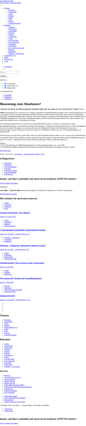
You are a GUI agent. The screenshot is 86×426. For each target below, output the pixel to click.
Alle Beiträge (10, 84)
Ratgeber (11, 50)
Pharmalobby (8, 257)
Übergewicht (8, 174)
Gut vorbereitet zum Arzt (12, 377)
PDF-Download (5, 150)
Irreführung (8, 99)
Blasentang (8, 165)
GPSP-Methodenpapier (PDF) (14, 385)
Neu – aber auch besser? (16, 48)
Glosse (10, 38)
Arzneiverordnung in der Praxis (14, 402)
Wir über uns (8, 59)
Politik (10, 18)
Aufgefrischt (12, 29)
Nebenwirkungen (10, 226)
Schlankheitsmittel (10, 172)
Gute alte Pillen (13, 40)
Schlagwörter (11, 88)
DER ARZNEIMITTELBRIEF (14, 398)
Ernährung (11, 10)
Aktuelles (11, 27)
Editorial (7, 286)
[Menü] (1, 5)
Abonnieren (8, 67)
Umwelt (11, 21)
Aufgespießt (12, 31)
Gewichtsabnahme (10, 167)
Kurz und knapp (13, 42)
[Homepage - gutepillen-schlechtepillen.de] (10, 3)
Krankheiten (12, 12)
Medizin (11, 16)
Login (6, 61)
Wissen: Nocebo (9, 383)
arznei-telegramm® (10, 396)
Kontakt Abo (8, 389)
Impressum (8, 409)
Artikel (6, 203)
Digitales (7, 272)
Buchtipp (11, 33)
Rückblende (12, 52)
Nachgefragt (12, 46)
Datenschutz (9, 411)
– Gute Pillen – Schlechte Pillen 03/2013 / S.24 (28, 154)
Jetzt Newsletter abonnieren (9, 183)
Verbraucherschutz (14, 23)
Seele (10, 19)
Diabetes (7, 224)
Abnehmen (8, 97)
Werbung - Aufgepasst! (12, 238)
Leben (10, 14)
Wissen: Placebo (9, 381)
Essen (6, 208)
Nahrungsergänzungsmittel (13, 290)
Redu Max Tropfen (10, 170)
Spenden (14, 194)
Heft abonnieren (5, 194)
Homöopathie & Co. (11, 327)
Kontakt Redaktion (10, 391)
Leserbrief (7, 169)
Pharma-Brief (8, 400)
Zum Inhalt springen (6, 1)
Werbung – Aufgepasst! (16, 54)
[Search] (7, 76)
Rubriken (7, 25)
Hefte (6, 57)
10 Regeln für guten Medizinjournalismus (18, 387)
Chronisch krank (9, 379)
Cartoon (11, 35)
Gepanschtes (12, 37)
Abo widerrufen (9, 392)
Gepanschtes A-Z (10, 55)
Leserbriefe (12, 44)
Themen (7, 8)
